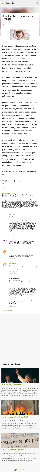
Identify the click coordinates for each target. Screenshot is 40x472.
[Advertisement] (20, 337)
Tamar (10, 250)
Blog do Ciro (9, 3)
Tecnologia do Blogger (21, 469)
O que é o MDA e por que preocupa (12, 449)
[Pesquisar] (37, 3)
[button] (3, 25)
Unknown (11, 263)
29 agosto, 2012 (12, 234)
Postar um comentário (8, 310)
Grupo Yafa (11, 239)
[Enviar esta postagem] (3, 184)
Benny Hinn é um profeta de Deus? (12, 384)
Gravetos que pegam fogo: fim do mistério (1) (16, 417)
